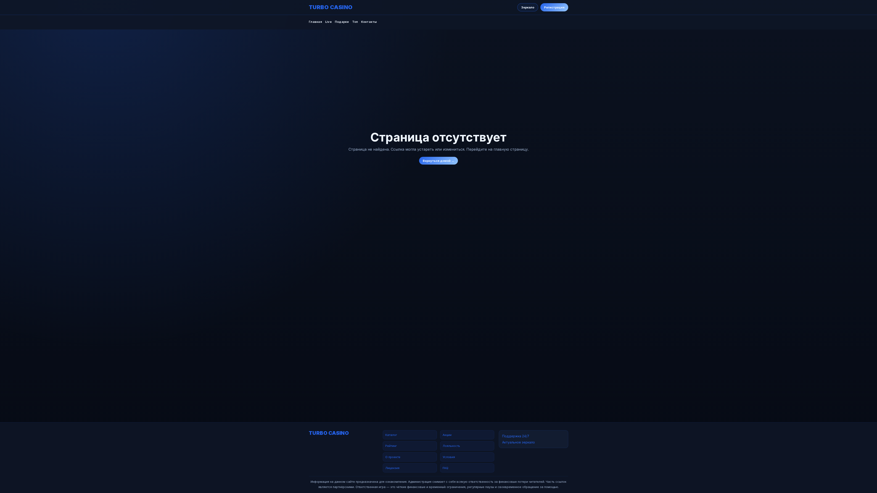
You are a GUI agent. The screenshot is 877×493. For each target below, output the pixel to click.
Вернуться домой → (438, 161)
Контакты (369, 22)
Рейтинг (391, 446)
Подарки (342, 22)
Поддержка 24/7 (515, 436)
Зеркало (527, 7)
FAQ (445, 468)
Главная (315, 22)
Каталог (391, 435)
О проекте (392, 457)
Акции (447, 435)
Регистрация (554, 7)
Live (328, 22)
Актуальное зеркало (518, 442)
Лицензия (392, 468)
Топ (355, 22)
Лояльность (451, 446)
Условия (449, 457)
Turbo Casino (331, 7)
